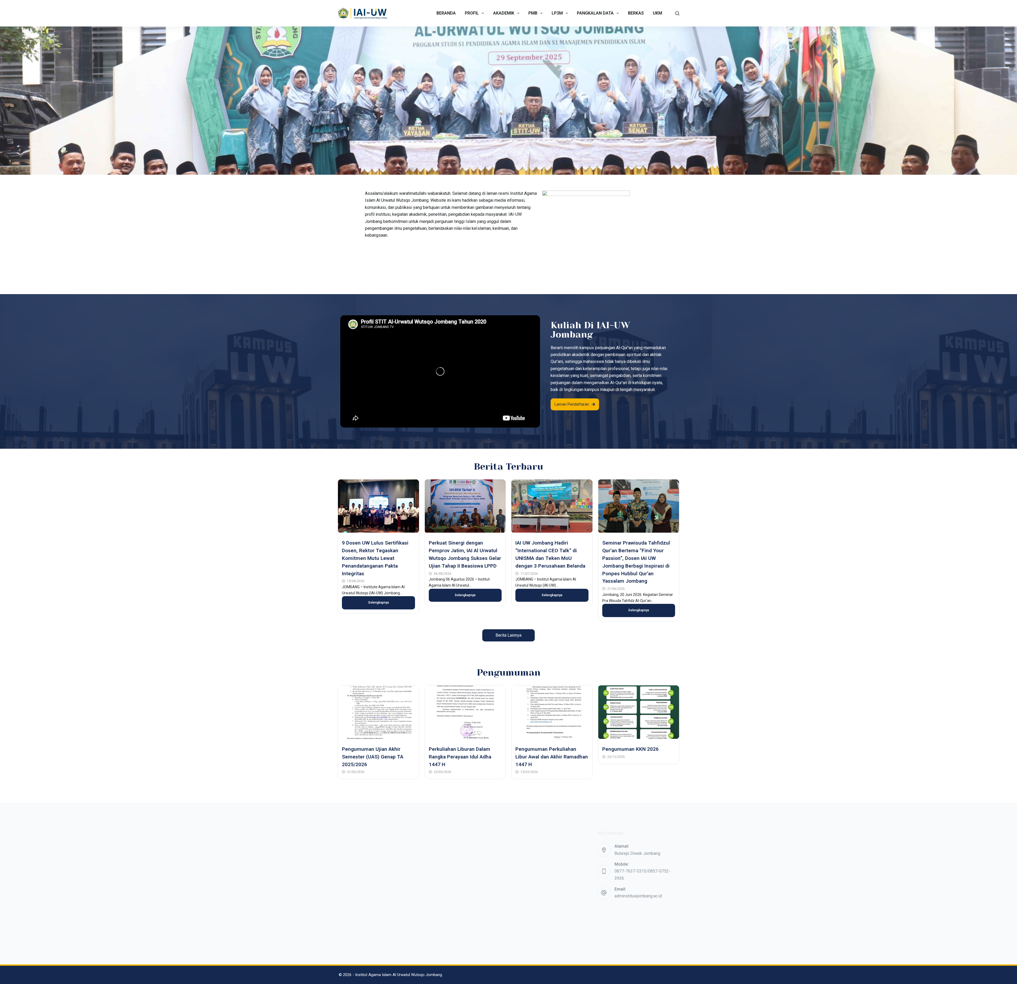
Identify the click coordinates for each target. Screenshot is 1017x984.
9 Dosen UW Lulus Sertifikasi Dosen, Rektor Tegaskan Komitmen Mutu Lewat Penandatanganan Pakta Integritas (375, 558)
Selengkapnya (378, 602)
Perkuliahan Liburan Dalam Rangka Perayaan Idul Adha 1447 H (460, 756)
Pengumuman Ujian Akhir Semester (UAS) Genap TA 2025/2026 (372, 756)
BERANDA (446, 13)
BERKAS (636, 13)
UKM (657, 13)
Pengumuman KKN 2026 (630, 749)
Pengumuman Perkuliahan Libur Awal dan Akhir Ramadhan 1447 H (551, 756)
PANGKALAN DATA (595, 13)
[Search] (677, 13)
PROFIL (472, 13)
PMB (532, 13)
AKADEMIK (503, 13)
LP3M (557, 13)
